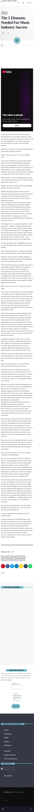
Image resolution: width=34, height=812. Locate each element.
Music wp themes (7, 559)
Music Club (9, 557)
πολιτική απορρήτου (17, 700)
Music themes (19, 557)
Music (4, 13)
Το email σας (15, 684)
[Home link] (9, 3)
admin (12, 552)
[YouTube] (3, 800)
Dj (2, 557)
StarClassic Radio (17, 792)
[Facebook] (6, 800)
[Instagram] (5, 800)
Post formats (19, 559)
